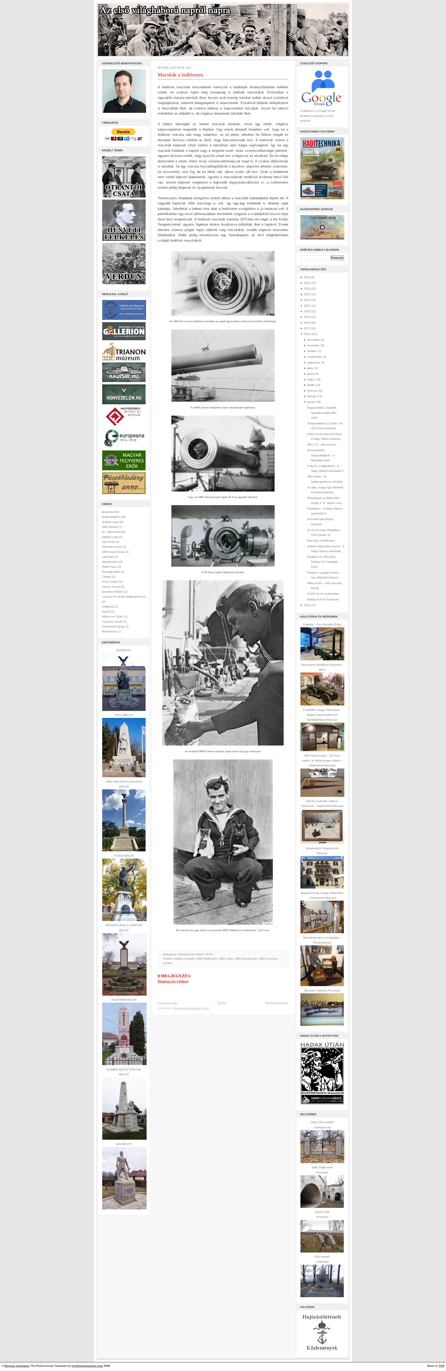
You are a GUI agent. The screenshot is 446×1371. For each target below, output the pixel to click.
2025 (307, 282)
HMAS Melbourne (206, 958)
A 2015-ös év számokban (323, 593)
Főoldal (221, 1002)
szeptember (314, 356)
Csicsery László (112, 621)
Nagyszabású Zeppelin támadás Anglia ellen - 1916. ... (322, 412)
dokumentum (110, 561)
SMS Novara (110, 526)
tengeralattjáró (111, 516)
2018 (307, 322)
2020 (307, 311)
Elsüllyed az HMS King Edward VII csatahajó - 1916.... (323, 561)
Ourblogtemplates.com (87, 1365)
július (310, 368)
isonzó (106, 611)
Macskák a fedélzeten (180, 74)
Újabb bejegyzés (168, 1002)
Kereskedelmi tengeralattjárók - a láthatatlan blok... (320, 455)
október (312, 351)
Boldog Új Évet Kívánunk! (323, 599)
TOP (441, 1365)
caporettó (108, 556)
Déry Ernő (109, 541)
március (312, 390)
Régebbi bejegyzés (276, 1002)
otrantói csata (111, 522)
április (310, 384)
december (313, 339)
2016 (307, 334)
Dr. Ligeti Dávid (112, 531)
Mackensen (109, 631)
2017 (307, 328)
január (311, 401)
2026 (307, 277)
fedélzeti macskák (184, 958)
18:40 (208, 954)
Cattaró (107, 576)
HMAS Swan (226, 958)
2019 (307, 317)
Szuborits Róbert (113, 591)
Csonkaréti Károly (113, 626)
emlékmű (108, 606)
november (313, 345)
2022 (307, 300)
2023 (307, 294)
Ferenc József (111, 586)
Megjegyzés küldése (173, 981)
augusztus (313, 362)
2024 (307, 288)
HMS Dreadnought (246, 958)
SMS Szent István (113, 551)
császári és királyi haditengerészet (124, 596)
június (310, 373)
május (311, 379)
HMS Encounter (268, 958)
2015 (307, 605)
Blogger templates (16, 1365)
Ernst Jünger (110, 581)
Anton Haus (109, 566)
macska (167, 963)
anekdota (108, 511)
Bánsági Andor (111, 571)
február (311, 396)
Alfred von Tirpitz (113, 616)
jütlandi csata (110, 536)
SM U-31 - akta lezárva (321, 444)
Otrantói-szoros (112, 546)
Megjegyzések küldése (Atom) (191, 1008)
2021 (307, 305)
